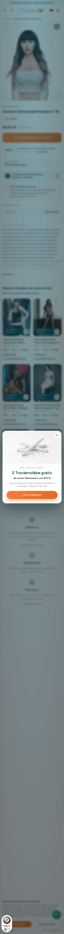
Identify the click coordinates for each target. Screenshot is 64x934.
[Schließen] (57, 435)
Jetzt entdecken (32, 495)
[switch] (7, 929)
